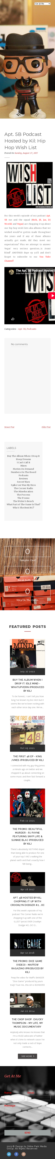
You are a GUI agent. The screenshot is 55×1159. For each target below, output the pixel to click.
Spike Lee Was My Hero (23, 485)
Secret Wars (23, 482)
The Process (23, 494)
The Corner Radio (23, 488)
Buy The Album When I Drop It (23, 456)
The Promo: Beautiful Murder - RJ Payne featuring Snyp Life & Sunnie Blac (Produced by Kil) (27, 836)
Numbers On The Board (23, 472)
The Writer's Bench (23, 501)
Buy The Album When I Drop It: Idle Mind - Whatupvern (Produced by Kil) (27, 685)
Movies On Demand (23, 469)
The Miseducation (23, 491)
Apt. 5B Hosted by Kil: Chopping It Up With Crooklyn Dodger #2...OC (27, 901)
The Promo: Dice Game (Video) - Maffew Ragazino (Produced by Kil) (27, 967)
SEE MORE (26, 1056)
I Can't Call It (23, 462)
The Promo (23, 498)
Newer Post (9, 427)
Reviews (23, 478)
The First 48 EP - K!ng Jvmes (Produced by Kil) (27, 758)
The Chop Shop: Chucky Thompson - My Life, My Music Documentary (27, 1023)
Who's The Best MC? (23, 507)
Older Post (46, 427)
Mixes (23, 465)
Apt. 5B (22, 329)
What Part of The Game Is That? (23, 504)
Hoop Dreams (23, 459)
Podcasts (31, 329)
